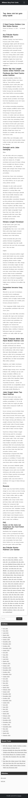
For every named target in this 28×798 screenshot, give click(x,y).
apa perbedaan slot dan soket (16, 562)
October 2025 (6, 646)
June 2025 (5, 655)
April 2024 (5, 685)
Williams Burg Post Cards (10, 2)
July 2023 (5, 705)
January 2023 (6, 718)
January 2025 (6, 665)
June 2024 (5, 681)
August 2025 (6, 650)
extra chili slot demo (12, 592)
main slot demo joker (14, 594)
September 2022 (7, 726)
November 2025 (7, 644)
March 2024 (6, 687)
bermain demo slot (13, 566)
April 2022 (5, 731)
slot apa (16, 601)
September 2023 (7, 700)
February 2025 (6, 663)
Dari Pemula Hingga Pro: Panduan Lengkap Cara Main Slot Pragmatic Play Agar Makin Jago (14, 757)
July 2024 (5, 678)
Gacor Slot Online (12, 557)
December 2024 (7, 668)
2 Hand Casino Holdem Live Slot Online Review (14, 25)
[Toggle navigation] (24, 2)
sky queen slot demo (8, 601)
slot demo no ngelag (13, 603)
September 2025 (7, 648)
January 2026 (6, 639)
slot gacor (3, 778)
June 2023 (5, 707)
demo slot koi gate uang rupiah (11, 581)
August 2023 (6, 702)
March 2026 (6, 635)
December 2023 (7, 694)
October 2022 (6, 724)
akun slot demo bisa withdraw (10, 559)
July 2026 (5, 628)
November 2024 (7, 670)
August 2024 (6, 676)
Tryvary (19, 796)
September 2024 (7, 674)
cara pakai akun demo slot (14, 573)
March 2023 (6, 713)
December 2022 (7, 720)
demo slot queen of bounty (14, 590)
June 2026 (5, 631)
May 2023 (5, 709)
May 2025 (5, 657)
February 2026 (6, 637)
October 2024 (6, 672)
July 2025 (5, 652)
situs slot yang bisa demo (16, 599)
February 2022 (6, 735)
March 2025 (6, 661)
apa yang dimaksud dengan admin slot (13, 564)
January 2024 (6, 692)
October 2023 (6, 698)
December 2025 (7, 641)
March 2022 (6, 733)
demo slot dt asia (11, 577)
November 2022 (7, 722)
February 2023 (6, 716)
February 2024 (6, 689)
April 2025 (5, 659)
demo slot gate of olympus (15, 579)
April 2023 (5, 711)
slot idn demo (16, 605)
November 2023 (7, 696)
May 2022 (5, 729)
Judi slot (3, 781)
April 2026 (5, 633)
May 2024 (5, 683)
